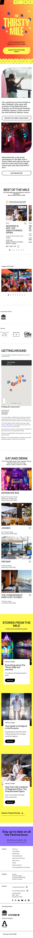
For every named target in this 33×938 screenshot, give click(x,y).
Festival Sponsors (17, 856)
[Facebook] (12, 900)
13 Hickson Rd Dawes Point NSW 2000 (5, 412)
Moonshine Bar (16, 173)
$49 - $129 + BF (11, 246)
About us (14, 849)
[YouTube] (22, 900)
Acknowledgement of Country (21, 867)
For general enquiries (18, 887)
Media (14, 863)
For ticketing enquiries (18, 890)
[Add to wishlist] (16, 2)
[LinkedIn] (28, 900)
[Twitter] (19, 900)
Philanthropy (16, 853)
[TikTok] (25, 900)
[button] (25, 2)
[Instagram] (15, 900)
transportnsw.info (6, 426)
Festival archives (17, 865)
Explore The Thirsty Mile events (16, 118)
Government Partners (18, 858)
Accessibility (15, 851)
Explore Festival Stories (10, 813)
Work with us (16, 860)
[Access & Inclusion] (4, 924)
